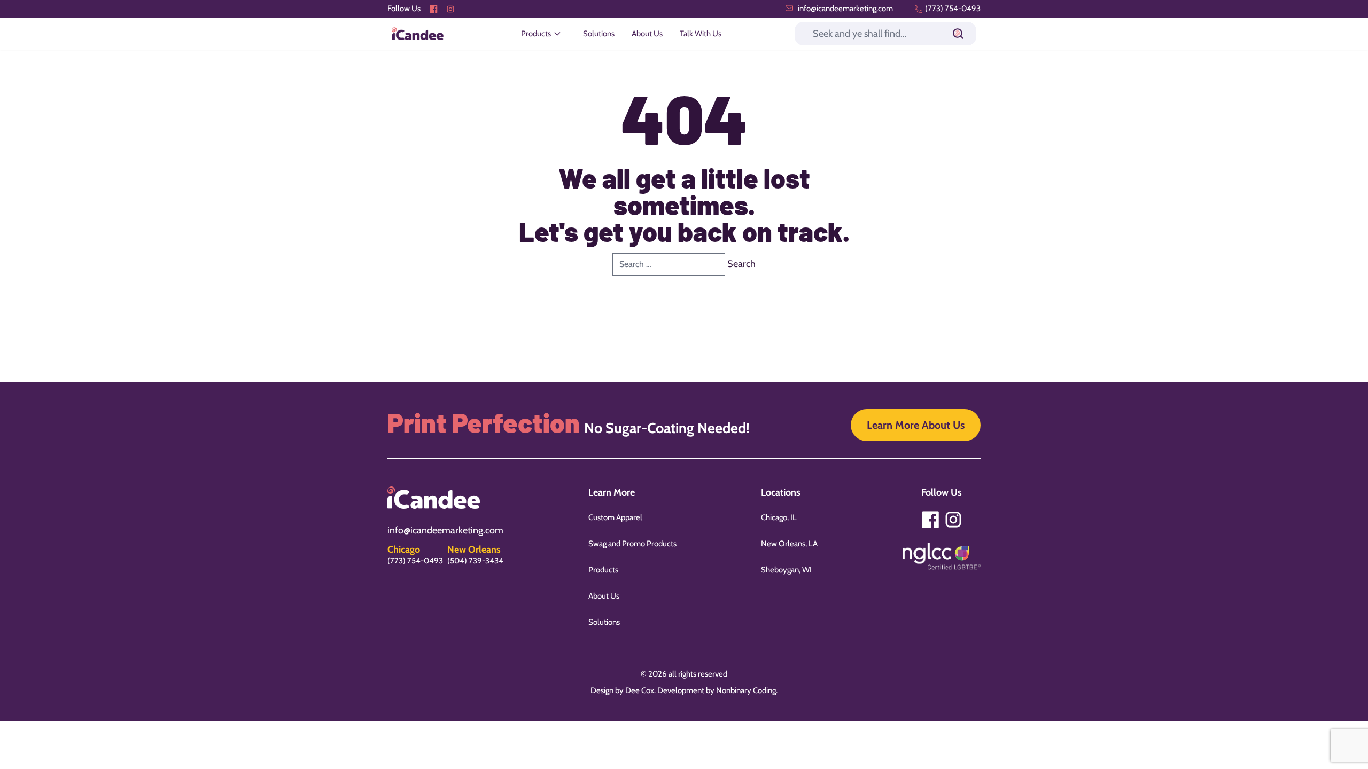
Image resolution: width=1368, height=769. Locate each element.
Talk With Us (700, 33)
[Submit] (958, 33)
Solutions (599, 33)
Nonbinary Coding (746, 690)
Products (603, 570)
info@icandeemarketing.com (844, 8)
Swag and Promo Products (632, 543)
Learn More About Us (916, 425)
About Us (647, 33)
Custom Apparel (615, 517)
